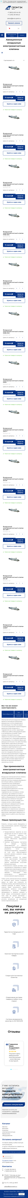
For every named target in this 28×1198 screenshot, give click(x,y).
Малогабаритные (8, 714)
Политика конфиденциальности (14, 1196)
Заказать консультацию (13, 1104)
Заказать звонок (14, 23)
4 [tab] (15, 1069)
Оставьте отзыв (7, 1160)
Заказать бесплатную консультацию (13, 1152)
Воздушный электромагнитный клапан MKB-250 (13, 282)
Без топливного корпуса (18, 714)
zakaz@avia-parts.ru (14, 18)
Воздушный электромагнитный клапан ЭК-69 (13, 479)
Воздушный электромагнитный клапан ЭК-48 (13, 577)
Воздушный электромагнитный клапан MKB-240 (13, 331)
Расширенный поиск (12, 35)
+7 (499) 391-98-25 (14, 15)
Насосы (4, 1126)
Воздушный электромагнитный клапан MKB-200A (13, 184)
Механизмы (6, 1134)
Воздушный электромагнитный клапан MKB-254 (13, 233)
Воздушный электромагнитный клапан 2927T (13, 430)
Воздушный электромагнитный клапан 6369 (13, 380)
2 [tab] (12, 1069)
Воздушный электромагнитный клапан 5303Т (13, 675)
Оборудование (7, 1135)
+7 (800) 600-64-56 (14, 12)
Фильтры (5, 1128)
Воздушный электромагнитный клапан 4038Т (13, 626)
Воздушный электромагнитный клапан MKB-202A (13, 135)
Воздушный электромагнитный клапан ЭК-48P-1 (13, 528)
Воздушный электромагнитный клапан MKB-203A (13, 85)
